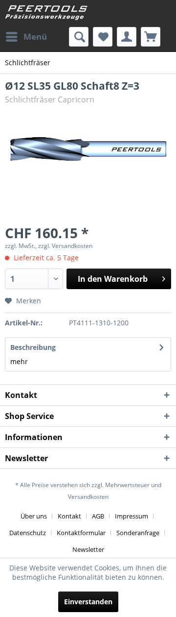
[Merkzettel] (102, 37)
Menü (35, 36)
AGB (98, 516)
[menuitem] (26, 37)
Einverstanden (88, 601)
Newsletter (88, 549)
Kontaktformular (81, 532)
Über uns (34, 516)
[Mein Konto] (126, 37)
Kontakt (69, 516)
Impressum (131, 516)
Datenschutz (27, 532)
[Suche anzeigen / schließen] (78, 37)
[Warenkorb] (150, 37)
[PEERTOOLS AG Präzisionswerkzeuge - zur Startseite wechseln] (46, 13)
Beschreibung (33, 347)
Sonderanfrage (137, 532)
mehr (19, 361)
